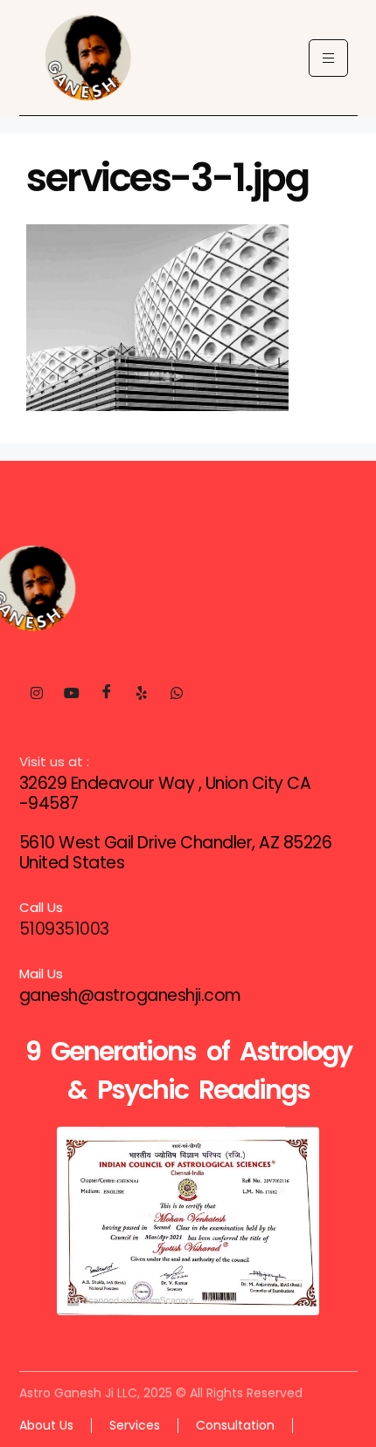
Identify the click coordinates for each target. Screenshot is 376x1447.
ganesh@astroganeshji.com (130, 995)
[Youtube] (72, 693)
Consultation (235, 1425)
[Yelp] (142, 693)
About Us (46, 1425)
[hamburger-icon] (328, 58)
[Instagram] (37, 693)
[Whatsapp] (177, 693)
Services (134, 1425)
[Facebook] (107, 693)
